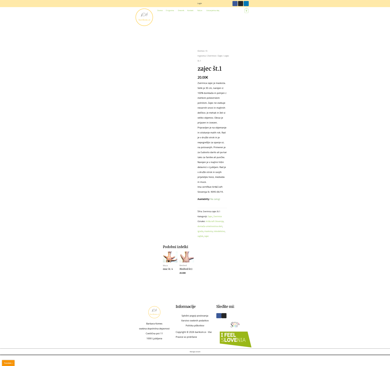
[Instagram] (240, 3)
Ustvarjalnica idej (212, 10)
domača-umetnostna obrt (210, 226)
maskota (208, 231)
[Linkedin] (246, 3)
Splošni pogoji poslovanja (195, 315)
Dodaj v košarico (210, 203)
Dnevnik (181, 10)
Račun (199, 10)
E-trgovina (170, 10)
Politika (190, 325)
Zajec (220, 55)
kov (202, 325)
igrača (200, 231)
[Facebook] (235, 3)
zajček (200, 236)
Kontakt (190, 10)
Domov (160, 10)
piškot (197, 325)
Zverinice (211, 55)
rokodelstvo (219, 231)
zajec (206, 236)
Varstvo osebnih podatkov (195, 320)
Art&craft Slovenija (215, 221)
